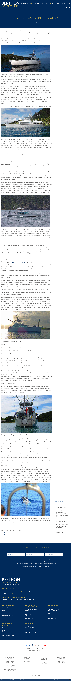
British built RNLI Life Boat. (19, 263)
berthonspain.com (29, 618)
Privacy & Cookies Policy (44, 665)
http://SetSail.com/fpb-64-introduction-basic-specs (15, 534)
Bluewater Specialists (10, 671)
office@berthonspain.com (31, 615)
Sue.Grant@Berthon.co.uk (28, 537)
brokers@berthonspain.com (54, 617)
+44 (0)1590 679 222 (7, 593)
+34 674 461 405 (5, 634)
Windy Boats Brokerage (10, 665)
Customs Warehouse (10, 670)
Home (3, 10)
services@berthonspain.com (31, 617)
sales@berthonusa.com (30, 632)
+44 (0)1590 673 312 (7, 599)
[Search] (69, 3)
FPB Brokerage (10, 663)
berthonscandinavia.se (7, 615)
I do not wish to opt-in (43, 566)
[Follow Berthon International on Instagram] (35, 645)
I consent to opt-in (28, 566)
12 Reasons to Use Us (44, 659)
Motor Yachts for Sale (10, 658)
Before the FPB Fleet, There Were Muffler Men (61, 531)
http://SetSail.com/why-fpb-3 (37, 527)
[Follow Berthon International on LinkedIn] (29, 645)
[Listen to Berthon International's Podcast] (32, 645)
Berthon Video (61, 663)
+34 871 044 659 (51, 615)
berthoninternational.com (33, 593)
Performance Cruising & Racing (10, 659)
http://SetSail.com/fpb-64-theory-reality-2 (12, 532)
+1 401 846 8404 (28, 631)
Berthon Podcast (61, 662)
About (48, 3)
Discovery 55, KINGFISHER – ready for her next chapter (62, 520)
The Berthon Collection (61, 659)
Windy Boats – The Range (10, 666)
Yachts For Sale (10, 655)
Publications (56, 3)
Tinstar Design (37, 675)
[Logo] (10, 4)
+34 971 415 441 (28, 614)
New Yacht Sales (38, 3)
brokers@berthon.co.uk (19, 593)
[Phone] (69, 8)
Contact (65, 3)
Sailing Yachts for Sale (9, 657)
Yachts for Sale (26, 3)
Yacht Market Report (61, 658)
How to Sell (44, 660)
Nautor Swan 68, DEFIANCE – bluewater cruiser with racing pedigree (62, 526)
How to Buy (44, 662)
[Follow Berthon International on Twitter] (38, 645)
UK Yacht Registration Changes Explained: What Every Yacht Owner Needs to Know (62, 514)
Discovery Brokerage (10, 662)
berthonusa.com (29, 633)
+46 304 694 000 (6, 612)
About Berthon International (44, 657)
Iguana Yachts (27, 661)
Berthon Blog (9, 10)
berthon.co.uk (30, 599)
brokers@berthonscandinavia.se (9, 614)
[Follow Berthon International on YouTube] (44, 645)
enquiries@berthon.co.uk (19, 599)
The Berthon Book (61, 657)
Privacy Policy (57, 680)
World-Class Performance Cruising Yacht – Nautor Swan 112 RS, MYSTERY (61, 508)
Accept (64, 680)
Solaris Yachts (27, 657)
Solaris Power (27, 658)
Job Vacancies (44, 663)
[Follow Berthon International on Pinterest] (41, 645)
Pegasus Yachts (27, 659)
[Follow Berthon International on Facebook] (26, 645)
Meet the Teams (44, 658)
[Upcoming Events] (66, 8)
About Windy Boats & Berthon (10, 669)
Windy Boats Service (10, 667)
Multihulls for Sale (10, 661)
